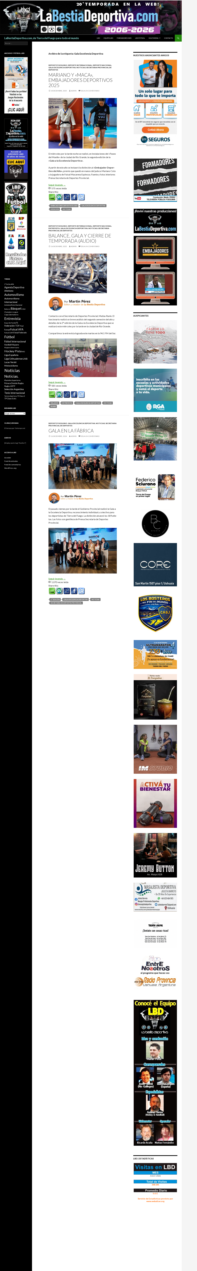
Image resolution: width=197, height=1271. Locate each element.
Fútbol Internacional (15, 341)
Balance (54, 403)
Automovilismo (14, 294)
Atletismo (8, 290)
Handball (7, 345)
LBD (98, 38)
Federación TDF (12, 325)
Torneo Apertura (10, 396)
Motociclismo (11, 365)
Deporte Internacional (80, 65)
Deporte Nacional (102, 65)
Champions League (11, 312)
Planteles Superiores (12, 380)
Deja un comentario (90, 91)
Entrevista (54, 228)
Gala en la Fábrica (71, 430)
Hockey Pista (12, 351)
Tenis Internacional (14, 392)
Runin (53, 406)
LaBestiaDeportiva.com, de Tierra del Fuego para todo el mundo (41, 38)
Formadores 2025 (124, 38)
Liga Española (11, 355)
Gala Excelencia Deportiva (62, 67)
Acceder (7, 458)
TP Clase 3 (8, 399)
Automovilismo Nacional (13, 305)
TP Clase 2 (21, 396)
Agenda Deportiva (14, 287)
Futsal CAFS (8, 333)
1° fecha (7, 284)
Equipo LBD (108, 38)
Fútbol (9, 337)
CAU (24, 309)
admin (74, 91)
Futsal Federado (20, 333)
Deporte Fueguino (57, 65)
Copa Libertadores (11, 315)
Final (22, 326)
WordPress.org (10, 468)
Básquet (16, 308)
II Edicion (55, 209)
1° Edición (55, 599)
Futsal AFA (16, 329)
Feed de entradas (11, 461)
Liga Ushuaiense (13, 358)
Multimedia (153, 38)
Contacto (168, 38)
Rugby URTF (9, 386)
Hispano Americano (11, 347)
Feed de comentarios (12, 465)
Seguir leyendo (57, 184)
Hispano (15, 344)
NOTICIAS (81, 67)
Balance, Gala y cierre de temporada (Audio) (79, 238)
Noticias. (11, 376)
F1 (17, 323)
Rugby (21, 383)
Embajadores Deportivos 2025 (64, 206)
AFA (12, 284)
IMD (23, 352)
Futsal (7, 329)
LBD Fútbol (140, 38)
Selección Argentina (14, 389)
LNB (25, 358)
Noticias (67, 209)
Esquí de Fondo (10, 323)
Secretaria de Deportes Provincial (66, 603)
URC (14, 399)
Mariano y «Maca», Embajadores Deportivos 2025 (80, 80)
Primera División (11, 383)
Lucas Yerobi (10, 362)
